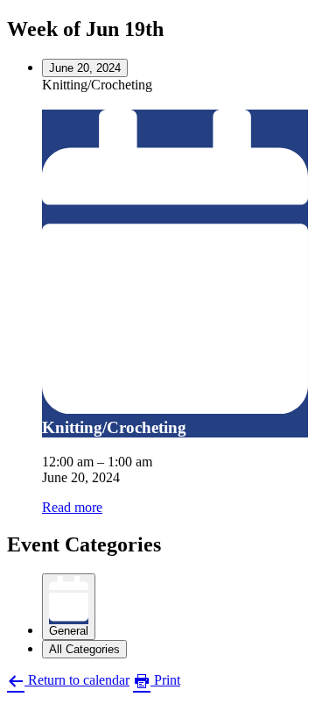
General (68, 630)
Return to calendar (77, 679)
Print (165, 679)
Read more (72, 507)
